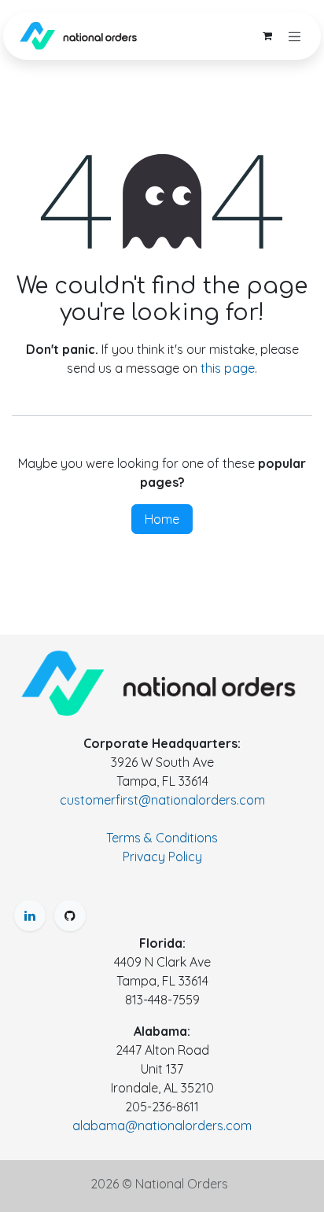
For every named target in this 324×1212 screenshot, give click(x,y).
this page (228, 368)
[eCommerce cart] (267, 36)
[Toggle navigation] (295, 36)
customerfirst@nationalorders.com (162, 800)
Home (162, 519)
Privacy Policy (162, 856)
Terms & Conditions (162, 837)
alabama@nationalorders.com (162, 1125)
